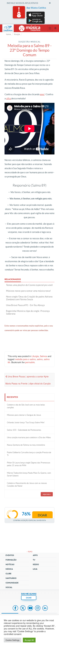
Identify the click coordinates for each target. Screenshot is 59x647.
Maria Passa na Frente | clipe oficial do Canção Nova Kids (28, 384)
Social (9, 587)
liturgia (17, 34)
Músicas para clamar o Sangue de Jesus (24, 415)
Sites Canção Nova (55, 28)
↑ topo (29, 552)
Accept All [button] (29, 640)
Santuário (11, 578)
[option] (29, 15)
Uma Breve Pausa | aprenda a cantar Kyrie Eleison (27, 377)
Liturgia (35, 356)
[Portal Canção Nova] (8, 28)
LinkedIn (45, 608)
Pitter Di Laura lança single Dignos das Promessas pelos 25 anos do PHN (28, 464)
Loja (35, 569)
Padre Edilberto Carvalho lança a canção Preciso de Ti (29, 453)
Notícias (10, 564)
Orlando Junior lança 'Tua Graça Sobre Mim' (26, 422)
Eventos (10, 555)
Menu (50, 28)
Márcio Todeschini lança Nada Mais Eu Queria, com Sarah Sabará (29, 474)
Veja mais (47, 494)
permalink (30, 362)
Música (9, 569)
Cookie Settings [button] (13, 640)
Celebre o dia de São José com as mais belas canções (26, 406)
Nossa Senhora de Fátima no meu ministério (26, 445)
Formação (11, 560)
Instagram (37, 608)
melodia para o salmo (25, 359)
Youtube (30, 608)
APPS (35, 555)
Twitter (22, 608)
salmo (40, 359)
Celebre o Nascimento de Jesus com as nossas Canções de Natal (27, 484)
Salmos (43, 356)
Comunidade (12, 583)
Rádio (36, 564)
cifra (8, 98)
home (8, 34)
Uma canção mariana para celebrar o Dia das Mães (29, 437)
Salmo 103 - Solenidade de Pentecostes (24, 430)
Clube (8, 574)
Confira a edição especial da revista (29, 520)
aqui (42, 94)
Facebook (15, 608)
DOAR (28, 598)
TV (34, 560)
